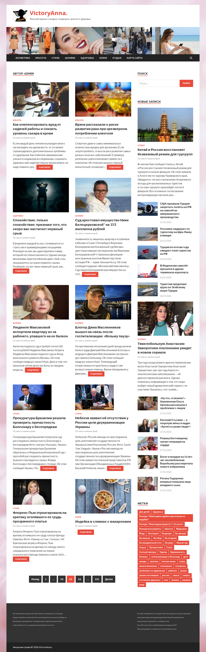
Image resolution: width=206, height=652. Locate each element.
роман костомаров (149, 575)
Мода (142, 533)
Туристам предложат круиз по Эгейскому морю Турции (173, 287)
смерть (186, 575)
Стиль (56, 58)
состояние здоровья (149, 580)
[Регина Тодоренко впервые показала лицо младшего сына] (148, 489)
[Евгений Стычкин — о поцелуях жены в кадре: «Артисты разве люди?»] (148, 431)
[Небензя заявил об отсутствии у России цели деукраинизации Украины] (103, 398)
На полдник (171, 538)
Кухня (103, 58)
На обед (157, 538)
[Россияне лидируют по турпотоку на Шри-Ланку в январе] (148, 240)
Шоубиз (70, 58)
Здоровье (87, 58)
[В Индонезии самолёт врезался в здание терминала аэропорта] (148, 276)
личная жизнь (169, 561)
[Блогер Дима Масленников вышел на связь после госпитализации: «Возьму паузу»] (103, 303)
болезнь (143, 556)
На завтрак (180, 533)
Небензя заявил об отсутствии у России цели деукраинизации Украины (101, 422)
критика (154, 561)
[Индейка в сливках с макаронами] (103, 497)
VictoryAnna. (48, 13)
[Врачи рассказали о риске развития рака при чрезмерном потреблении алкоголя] (103, 100)
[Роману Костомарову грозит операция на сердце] (148, 449)
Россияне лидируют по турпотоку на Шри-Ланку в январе (176, 232)
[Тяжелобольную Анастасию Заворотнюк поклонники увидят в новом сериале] (165, 336)
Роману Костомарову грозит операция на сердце (174, 441)
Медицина (181, 528)
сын (166, 580)
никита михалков (148, 566)
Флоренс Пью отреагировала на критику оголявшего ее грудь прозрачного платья (39, 516)
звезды (143, 561)
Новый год (182, 542)
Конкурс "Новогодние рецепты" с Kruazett (161, 524)
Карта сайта (135, 58)
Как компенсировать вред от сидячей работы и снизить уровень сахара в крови (37, 128)
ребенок (172, 570)
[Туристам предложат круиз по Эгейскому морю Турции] (148, 295)
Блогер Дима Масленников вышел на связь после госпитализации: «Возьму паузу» (102, 331)
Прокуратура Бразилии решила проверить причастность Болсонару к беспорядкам (39, 422)
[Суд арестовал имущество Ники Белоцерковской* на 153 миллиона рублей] (103, 196)
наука (182, 561)
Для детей (144, 511)
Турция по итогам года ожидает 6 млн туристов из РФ (175, 250)
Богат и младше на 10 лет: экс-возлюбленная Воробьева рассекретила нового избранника (176, 461)
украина (186, 580)
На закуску (144, 538)
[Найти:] (165, 83)
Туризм (163, 552)
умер (141, 584)
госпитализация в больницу (165, 556)
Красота (40, 58)
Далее (109, 579)
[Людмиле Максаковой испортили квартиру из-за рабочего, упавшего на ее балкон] (41, 303)
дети (185, 556)
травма (175, 580)
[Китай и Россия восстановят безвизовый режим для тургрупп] (165, 142)
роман (183, 570)
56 (79, 579)
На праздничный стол (150, 542)
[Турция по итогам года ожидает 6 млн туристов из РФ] (148, 258)
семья (176, 575)
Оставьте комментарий (24, 137)
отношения (166, 566)
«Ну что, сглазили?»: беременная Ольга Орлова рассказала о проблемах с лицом (173, 403)
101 (97, 579)
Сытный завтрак (147, 552)
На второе (153, 533)
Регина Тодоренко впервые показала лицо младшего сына (175, 482)
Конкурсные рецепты (150, 528)
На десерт (167, 533)
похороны (180, 566)
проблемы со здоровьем (152, 570)
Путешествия (156, 547)
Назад (35, 579)
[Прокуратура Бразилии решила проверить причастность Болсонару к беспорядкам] (41, 398)
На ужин (169, 542)
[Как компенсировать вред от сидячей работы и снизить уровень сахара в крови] (41, 100)
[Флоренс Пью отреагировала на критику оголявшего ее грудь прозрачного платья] (41, 493)
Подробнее (44, 167)
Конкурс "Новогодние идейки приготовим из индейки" (162, 518)
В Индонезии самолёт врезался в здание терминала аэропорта (174, 269)
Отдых (116, 58)
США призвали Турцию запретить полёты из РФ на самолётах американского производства (176, 210)
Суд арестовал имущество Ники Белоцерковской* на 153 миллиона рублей (102, 224)
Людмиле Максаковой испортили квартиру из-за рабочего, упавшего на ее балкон (40, 331)
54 (61, 579)
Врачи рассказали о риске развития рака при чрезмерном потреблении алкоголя (101, 128)
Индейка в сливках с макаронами (103, 521)
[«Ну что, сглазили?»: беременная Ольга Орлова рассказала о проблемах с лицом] (148, 409)
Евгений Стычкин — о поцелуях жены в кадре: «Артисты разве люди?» (175, 423)
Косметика (23, 58)
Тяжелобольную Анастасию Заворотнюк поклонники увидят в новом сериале (165, 347)
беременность (177, 552)
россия (165, 575)
